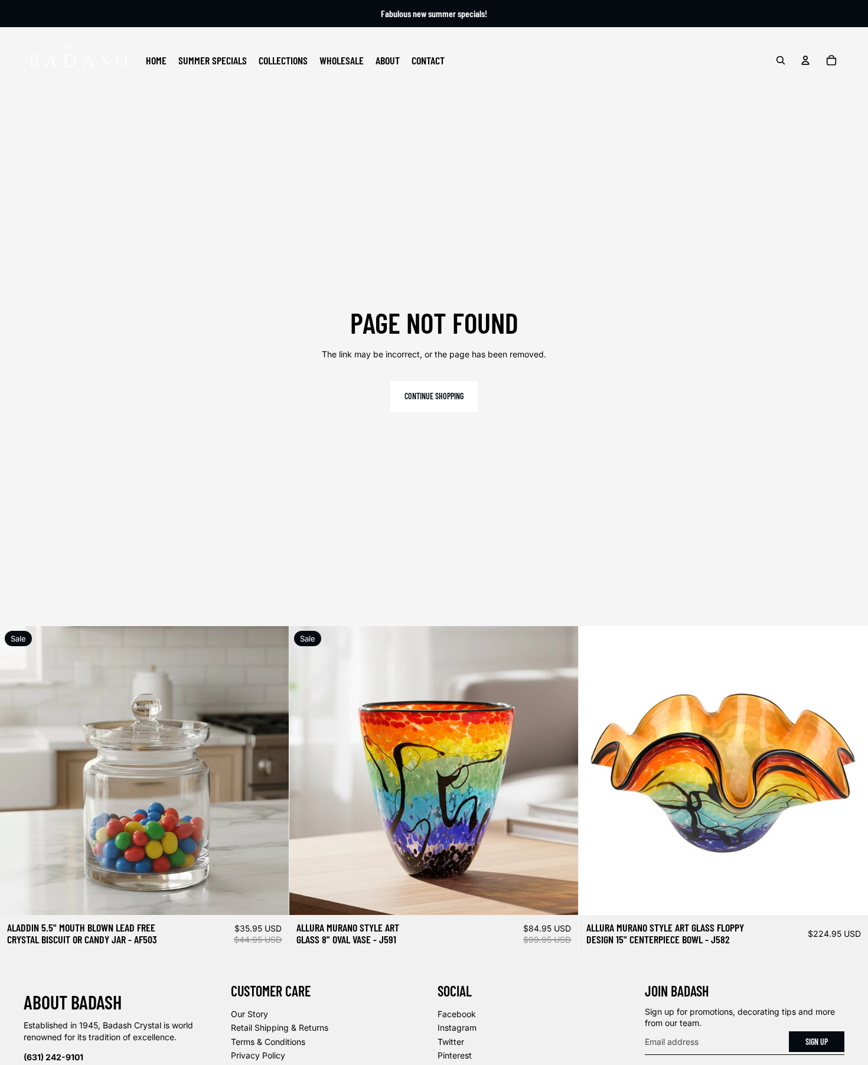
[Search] (781, 60)
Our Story (249, 1014)
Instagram (457, 1027)
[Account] (805, 60)
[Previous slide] (17, 771)
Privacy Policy (258, 1055)
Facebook (457, 1014)
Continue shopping (434, 396)
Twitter (451, 1042)
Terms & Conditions (268, 1042)
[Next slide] (271, 771)
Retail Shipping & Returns (279, 1027)
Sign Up (816, 1042)
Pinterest (455, 1055)
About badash (73, 1002)
